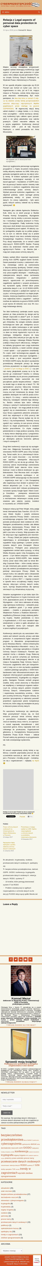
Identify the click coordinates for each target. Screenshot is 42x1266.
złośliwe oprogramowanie (10, 1238)
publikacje (5, 1225)
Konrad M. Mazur (12, 1264)
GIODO (12, 872)
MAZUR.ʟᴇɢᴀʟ (25, 1261)
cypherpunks (26, 1144)
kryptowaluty (20, 860)
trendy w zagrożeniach (9, 1235)
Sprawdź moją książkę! (21, 1061)
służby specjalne (6, 1169)
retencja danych (15, 1165)
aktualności (9, 860)
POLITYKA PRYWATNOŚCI (14, 1259)
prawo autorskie (18, 1158)
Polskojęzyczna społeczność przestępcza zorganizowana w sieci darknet (21, 1065)
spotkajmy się (6, 1232)
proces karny (29, 1158)
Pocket (22, 817)
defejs (38, 1144)
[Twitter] (16, 959)
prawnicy (8, 1158)
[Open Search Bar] (38, 12)
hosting (3, 1152)
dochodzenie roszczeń (9, 1148)
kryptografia (30, 872)
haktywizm (35, 1148)
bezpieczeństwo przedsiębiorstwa (18, 869)
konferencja (20, 872)
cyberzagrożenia (11, 1143)
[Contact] (25, 959)
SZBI (37, 1165)
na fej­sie (35, 761)
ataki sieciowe (6, 1191)
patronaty (4, 1216)
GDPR (5, 872)
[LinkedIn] (21, 959)
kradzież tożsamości (34, 1152)
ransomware (5, 1165)
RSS (27, 1259)
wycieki (21, 1173)
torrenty (18, 1169)
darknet (35, 869)
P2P (27, 1155)
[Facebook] (11, 959)
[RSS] (30, 959)
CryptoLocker (35, 1140)
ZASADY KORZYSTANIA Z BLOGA (17, 1257)
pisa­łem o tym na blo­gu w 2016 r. (17, 369)
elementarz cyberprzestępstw (12, 1200)
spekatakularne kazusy (10, 1228)
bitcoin (25, 1140)
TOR (13, 1169)
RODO (12, 879)
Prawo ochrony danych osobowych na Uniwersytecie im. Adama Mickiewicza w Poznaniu (10, 831)
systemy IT (20, 879)
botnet (29, 1140)
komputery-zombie (9, 1152)
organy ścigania (19, 1155)
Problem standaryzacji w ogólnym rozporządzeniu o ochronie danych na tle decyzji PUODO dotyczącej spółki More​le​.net (20, 891)
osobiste (29, 860)
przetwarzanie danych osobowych (16, 863)
